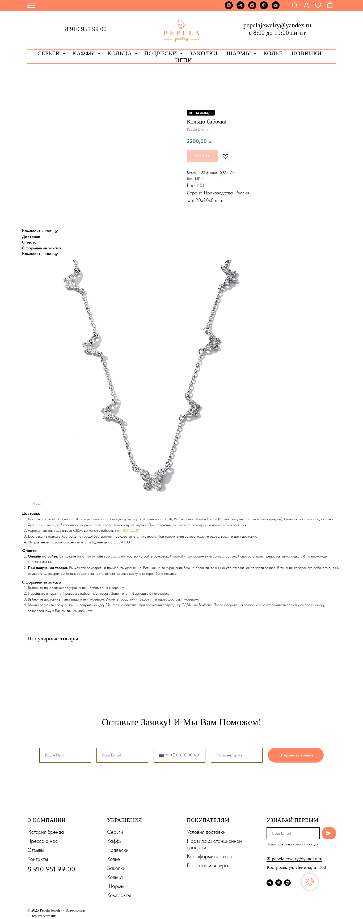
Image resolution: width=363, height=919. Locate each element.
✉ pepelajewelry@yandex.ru (294, 858)
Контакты (37, 859)
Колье (273, 53)
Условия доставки (206, 832)
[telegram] (240, 8)
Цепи (183, 60)
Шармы (240, 53)
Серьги (49, 53)
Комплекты (119, 895)
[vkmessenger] (252, 8)
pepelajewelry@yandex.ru (277, 25)
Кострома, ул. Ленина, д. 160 (296, 867)
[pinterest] (264, 8)
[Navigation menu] (31, 5)
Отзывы (35, 850)
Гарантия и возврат (208, 865)
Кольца (120, 53)
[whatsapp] (229, 8)
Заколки (116, 868)
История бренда (45, 832)
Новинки (307, 53)
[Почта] (276, 8)
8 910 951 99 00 (86, 28)
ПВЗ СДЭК (130, 530)
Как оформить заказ (209, 856)
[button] (295, 5)
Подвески (118, 850)
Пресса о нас (42, 841)
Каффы (84, 53)
